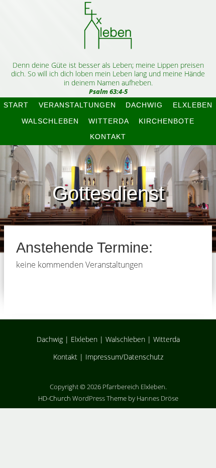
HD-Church (54, 398)
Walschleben (50, 121)
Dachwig (144, 105)
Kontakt (108, 137)
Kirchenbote (166, 121)
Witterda (108, 121)
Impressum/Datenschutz (124, 357)
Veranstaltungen (77, 105)
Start (16, 105)
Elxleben (192, 105)
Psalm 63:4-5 (108, 91)
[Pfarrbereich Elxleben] (108, 40)
